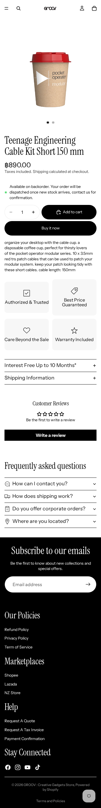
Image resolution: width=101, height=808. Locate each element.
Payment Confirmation (24, 738)
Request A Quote (19, 720)
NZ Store (12, 692)
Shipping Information (29, 378)
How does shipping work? (42, 496)
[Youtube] (27, 767)
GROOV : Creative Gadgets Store (49, 785)
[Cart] (94, 8)
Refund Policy (16, 629)
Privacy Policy (16, 638)
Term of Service (18, 647)
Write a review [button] (51, 435)
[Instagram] (17, 767)
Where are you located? (40, 521)
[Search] (18, 8)
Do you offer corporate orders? (48, 509)
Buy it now (51, 228)
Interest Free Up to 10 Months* (40, 365)
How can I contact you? (39, 484)
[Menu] (6, 8)
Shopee (11, 675)
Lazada (10, 684)
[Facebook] (7, 767)
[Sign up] (88, 584)
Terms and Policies (50, 801)
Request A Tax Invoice (24, 729)
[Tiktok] (37, 767)
